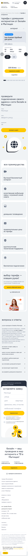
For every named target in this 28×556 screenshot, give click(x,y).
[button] (26, 54)
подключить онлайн (14, 71)
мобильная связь (6, 518)
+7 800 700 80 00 (13, 7)
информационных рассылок (17, 542)
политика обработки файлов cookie (18, 538)
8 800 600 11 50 (4, 7)
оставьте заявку (18, 330)
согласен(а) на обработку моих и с (13, 418)
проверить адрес (13, 130)
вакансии (4, 529)
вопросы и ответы (6, 495)
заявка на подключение (7, 488)
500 (14, 57)
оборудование (5, 499)
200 (8, 57)
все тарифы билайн (7, 506)
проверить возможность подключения (11, 486)
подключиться (14, 413)
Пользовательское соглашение (14, 537)
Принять (5, 552)
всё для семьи (5, 515)
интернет (14, 28)
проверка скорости (6, 502)
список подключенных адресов (10, 481)
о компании (4, 524)
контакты (4, 522)
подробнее (14, 74)
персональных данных (10, 417)
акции (3, 497)
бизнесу (4, 527)
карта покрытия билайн (7, 483)
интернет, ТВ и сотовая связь (9, 513)
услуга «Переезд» (6, 490)
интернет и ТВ (5, 511)
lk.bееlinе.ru (20, 541)
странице (15, 544)
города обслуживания (7, 479)
